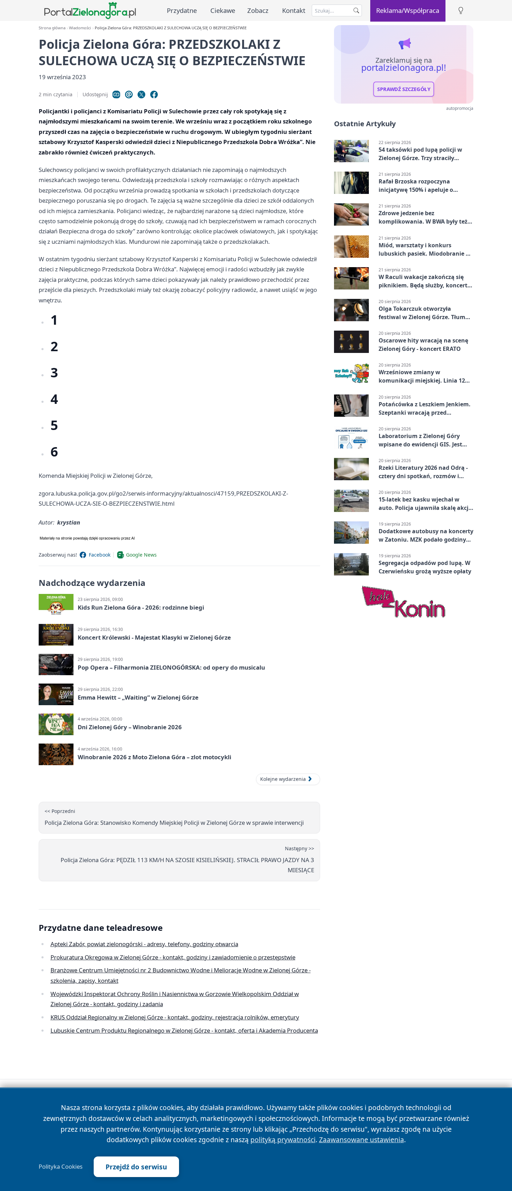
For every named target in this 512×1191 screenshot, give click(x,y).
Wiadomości (80, 27)
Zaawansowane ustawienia (361, 1139)
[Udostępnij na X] (141, 94)
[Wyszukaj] (356, 10)
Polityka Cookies (61, 1166)
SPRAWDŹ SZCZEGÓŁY (403, 89)
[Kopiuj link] (116, 94)
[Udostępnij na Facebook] (154, 94)
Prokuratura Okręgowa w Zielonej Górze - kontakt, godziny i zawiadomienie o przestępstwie (173, 957)
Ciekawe (222, 10)
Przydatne (182, 10)
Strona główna (52, 27)
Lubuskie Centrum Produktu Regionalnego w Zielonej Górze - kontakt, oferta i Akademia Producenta (184, 1030)
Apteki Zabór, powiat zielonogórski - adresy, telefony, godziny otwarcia (144, 944)
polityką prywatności (283, 1139)
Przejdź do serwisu (136, 1166)
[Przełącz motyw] (461, 11)
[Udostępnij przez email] (129, 94)
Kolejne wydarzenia (283, 779)
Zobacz (258, 10)
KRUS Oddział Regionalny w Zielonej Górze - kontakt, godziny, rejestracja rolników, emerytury (175, 1017)
